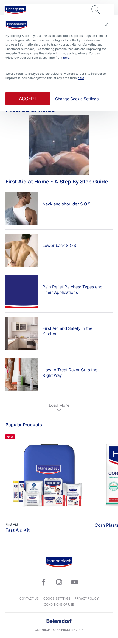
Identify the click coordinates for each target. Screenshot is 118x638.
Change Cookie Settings (77, 99)
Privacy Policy (87, 598)
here (66, 58)
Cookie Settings (56, 598)
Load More (59, 405)
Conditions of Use (59, 604)
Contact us (29, 598)
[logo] (15, 10)
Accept (27, 98)
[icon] (44, 582)
